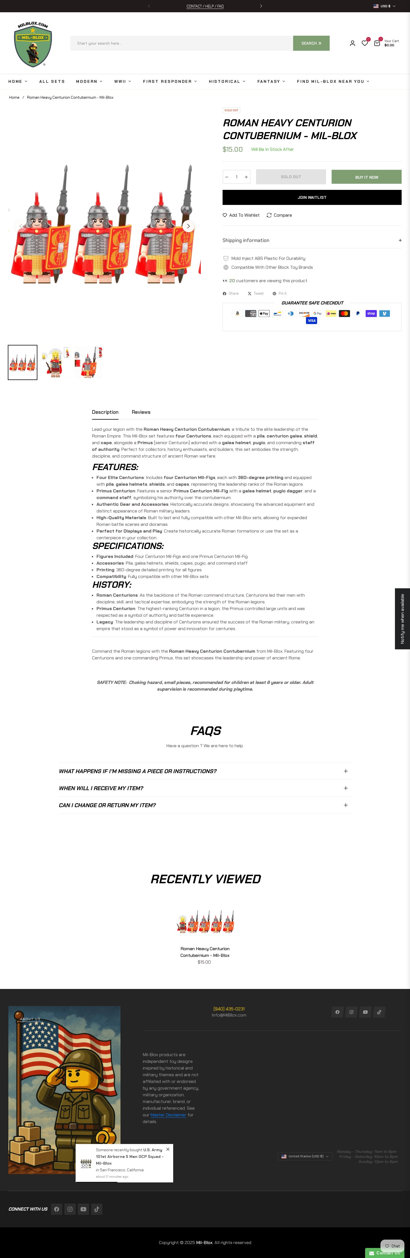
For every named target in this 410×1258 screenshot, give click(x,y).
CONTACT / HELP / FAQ (205, 6)
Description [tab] (105, 412)
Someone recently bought (119, 1149)
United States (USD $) (306, 1156)
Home (14, 97)
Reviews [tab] (141, 412)
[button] (261, 6)
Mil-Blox (204, 1242)
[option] (104, 222)
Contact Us (387, 1252)
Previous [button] (21, 226)
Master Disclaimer (168, 1115)
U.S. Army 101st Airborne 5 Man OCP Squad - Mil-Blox (130, 1156)
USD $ (385, 6)
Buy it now (366, 177)
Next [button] (188, 226)
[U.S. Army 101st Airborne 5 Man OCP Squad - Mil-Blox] (85, 1163)
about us (30, 1019)
